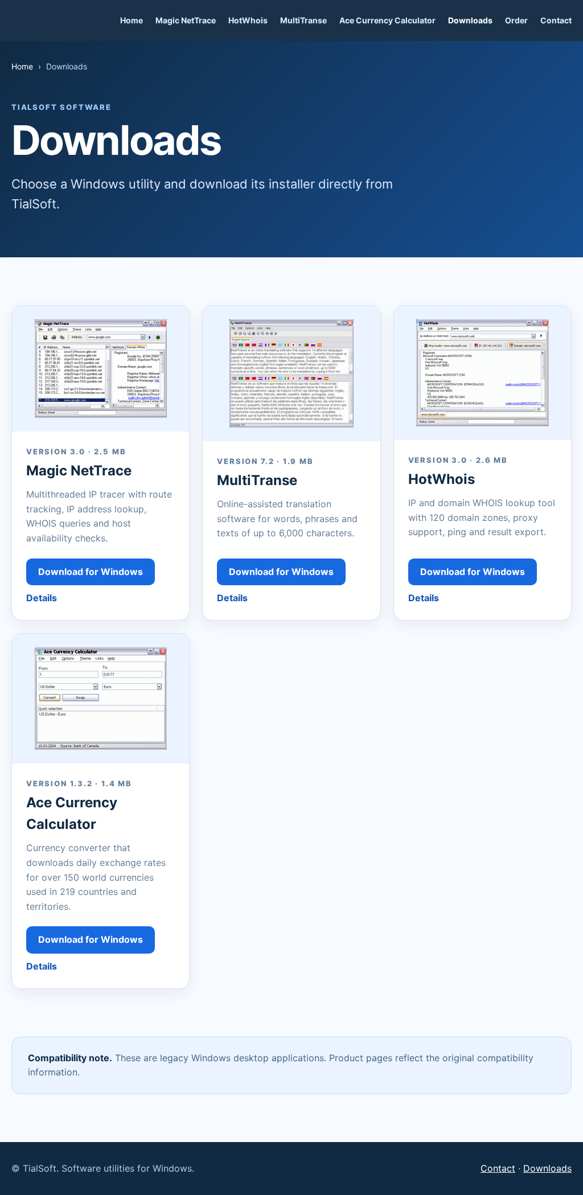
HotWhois (248, 20)
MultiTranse (303, 20)
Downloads (470, 20)
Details (41, 597)
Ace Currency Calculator (387, 20)
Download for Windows (90, 571)
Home (131, 20)
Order (516, 20)
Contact (556, 20)
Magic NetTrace (185, 20)
